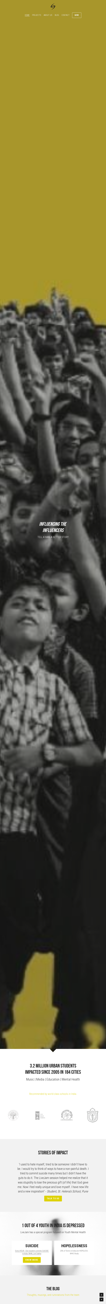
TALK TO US (53, 1198)
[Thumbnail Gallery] (13, 1115)
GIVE (77, 15)
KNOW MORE (31, 1260)
